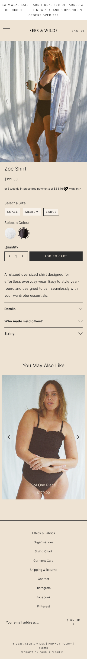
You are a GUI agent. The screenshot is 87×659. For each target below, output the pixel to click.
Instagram (43, 588)
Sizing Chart (43, 551)
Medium (32, 211)
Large (51, 211)
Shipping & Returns (43, 570)
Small (12, 211)
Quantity (11, 247)
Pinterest (43, 606)
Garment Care (43, 560)
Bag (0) (78, 30)
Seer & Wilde (35, 643)
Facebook (43, 597)
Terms (43, 648)
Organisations (44, 542)
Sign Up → (73, 622)
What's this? (75, 189)
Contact (43, 579)
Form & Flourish (53, 652)
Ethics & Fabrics (43, 533)
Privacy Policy (60, 643)
